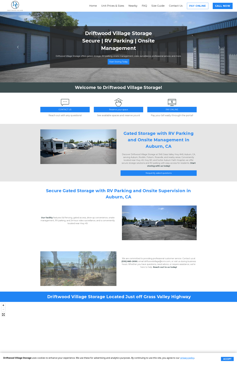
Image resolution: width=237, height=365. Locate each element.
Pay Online (197, 5)
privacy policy (187, 357)
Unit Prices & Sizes (112, 5)
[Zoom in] (3, 305)
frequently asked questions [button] (159, 173)
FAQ (144, 5)
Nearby (133, 5)
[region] (118, 329)
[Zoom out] (3, 309)
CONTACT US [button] (65, 109)
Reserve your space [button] (118, 109)
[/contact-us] (65, 105)
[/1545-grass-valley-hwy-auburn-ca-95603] (118, 105)
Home (93, 5)
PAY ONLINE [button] (172, 109)
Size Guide (158, 5)
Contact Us (176, 5)
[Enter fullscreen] (3, 315)
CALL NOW (222, 5)
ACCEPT (227, 358)
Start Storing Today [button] (118, 61)
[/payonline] (172, 105)
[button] (18, 47)
